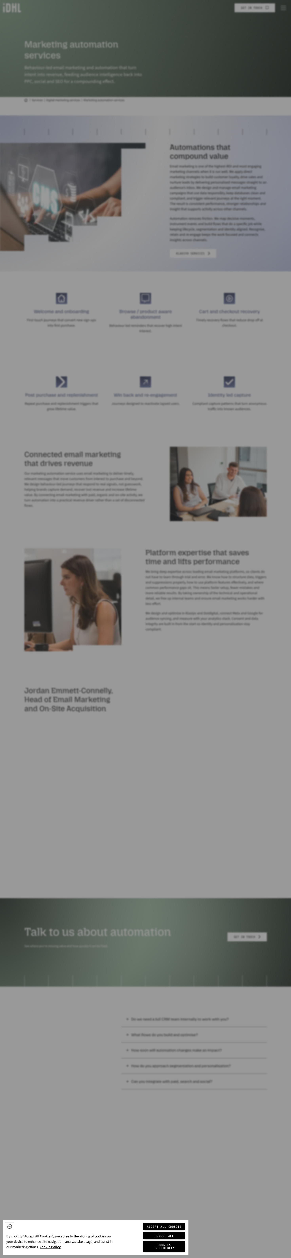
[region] (95, 1237)
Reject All (164, 1236)
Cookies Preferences (164, 1246)
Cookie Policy (50, 1247)
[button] (9, 1226)
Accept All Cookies (164, 1227)
